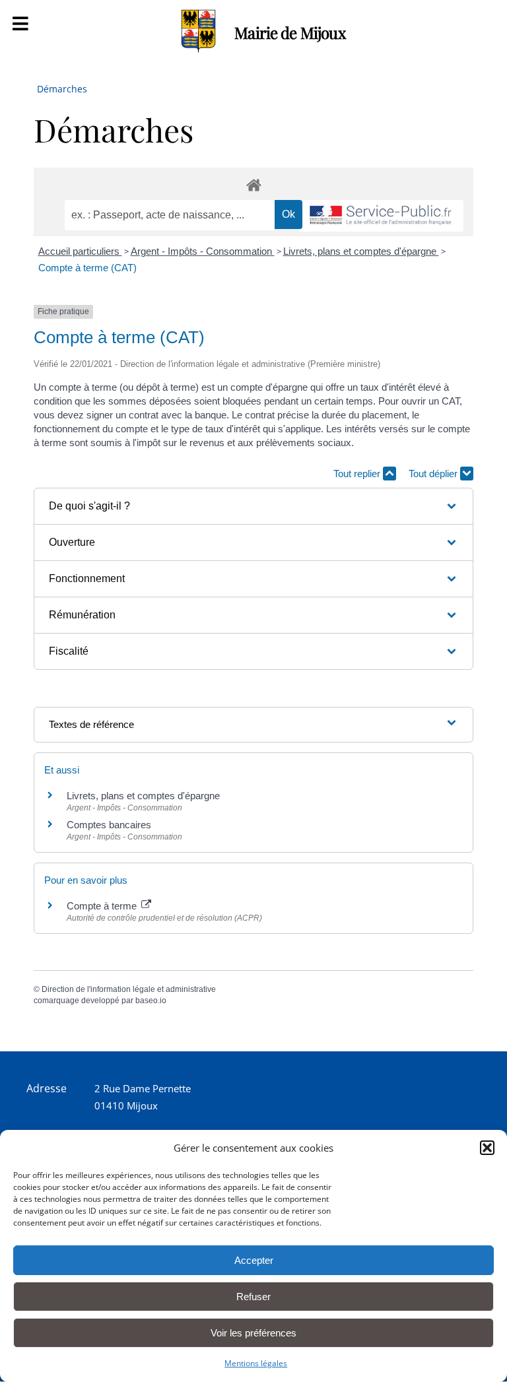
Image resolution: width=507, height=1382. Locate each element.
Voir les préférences (253, 1332)
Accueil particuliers (80, 251)
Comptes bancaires (109, 824)
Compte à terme (103, 905)
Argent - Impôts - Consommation (203, 251)
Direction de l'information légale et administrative (129, 989)
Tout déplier (434, 473)
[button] (487, 1147)
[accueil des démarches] (253, 184)
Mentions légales (255, 1363)
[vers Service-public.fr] (380, 216)
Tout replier (358, 473)
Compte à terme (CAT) (87, 267)
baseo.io (150, 1000)
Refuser (253, 1296)
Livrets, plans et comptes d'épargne (361, 251)
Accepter (253, 1260)
